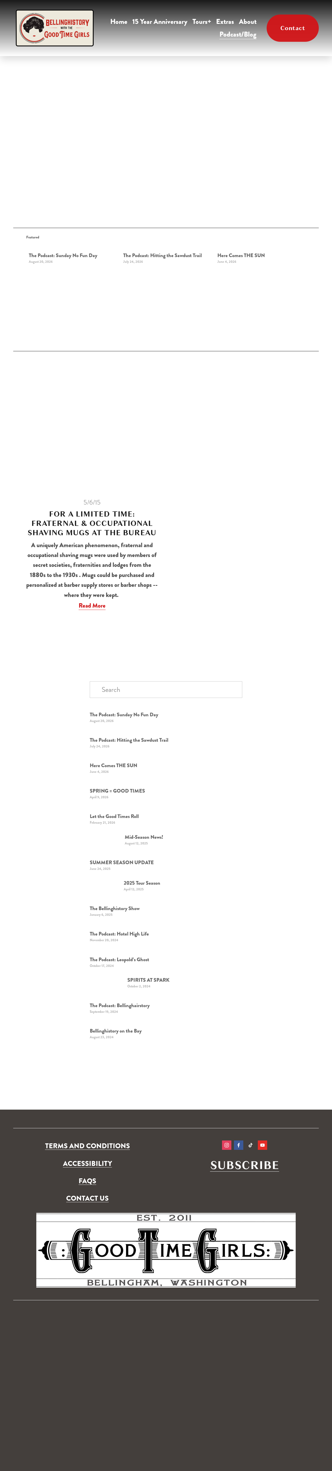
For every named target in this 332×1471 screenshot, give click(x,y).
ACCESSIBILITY (87, 1163)
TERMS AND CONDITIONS (87, 1146)
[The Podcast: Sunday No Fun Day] (73, 246)
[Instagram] (226, 1145)
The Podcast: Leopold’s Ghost (119, 959)
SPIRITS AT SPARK (148, 980)
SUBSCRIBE (244, 1165)
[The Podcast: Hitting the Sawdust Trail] (167, 246)
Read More (92, 605)
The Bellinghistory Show (115, 908)
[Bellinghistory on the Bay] (111, 1025)
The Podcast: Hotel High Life (119, 934)
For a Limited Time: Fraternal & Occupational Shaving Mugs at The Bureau (91, 523)
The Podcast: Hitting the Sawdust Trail (162, 255)
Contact (292, 28)
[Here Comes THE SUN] (261, 246)
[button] (297, 237)
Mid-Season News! (144, 837)
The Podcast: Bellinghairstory (120, 1005)
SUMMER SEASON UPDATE (122, 862)
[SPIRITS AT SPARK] (108, 979)
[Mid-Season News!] (107, 836)
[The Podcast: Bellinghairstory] (114, 1000)
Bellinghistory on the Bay (116, 1031)
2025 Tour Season (142, 883)
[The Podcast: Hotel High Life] (114, 928)
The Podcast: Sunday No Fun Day (63, 255)
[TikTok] (250, 1145)
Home (118, 21)
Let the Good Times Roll (114, 816)
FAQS (87, 1181)
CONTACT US (87, 1198)
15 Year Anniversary (160, 21)
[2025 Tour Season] (107, 882)
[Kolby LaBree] (238, 1145)
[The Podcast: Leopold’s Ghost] (114, 954)
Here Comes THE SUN (241, 255)
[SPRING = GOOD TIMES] (112, 785)
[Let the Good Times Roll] (111, 810)
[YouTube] (262, 1145)
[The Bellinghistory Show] (111, 903)
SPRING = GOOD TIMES (117, 791)
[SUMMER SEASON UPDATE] (115, 857)
